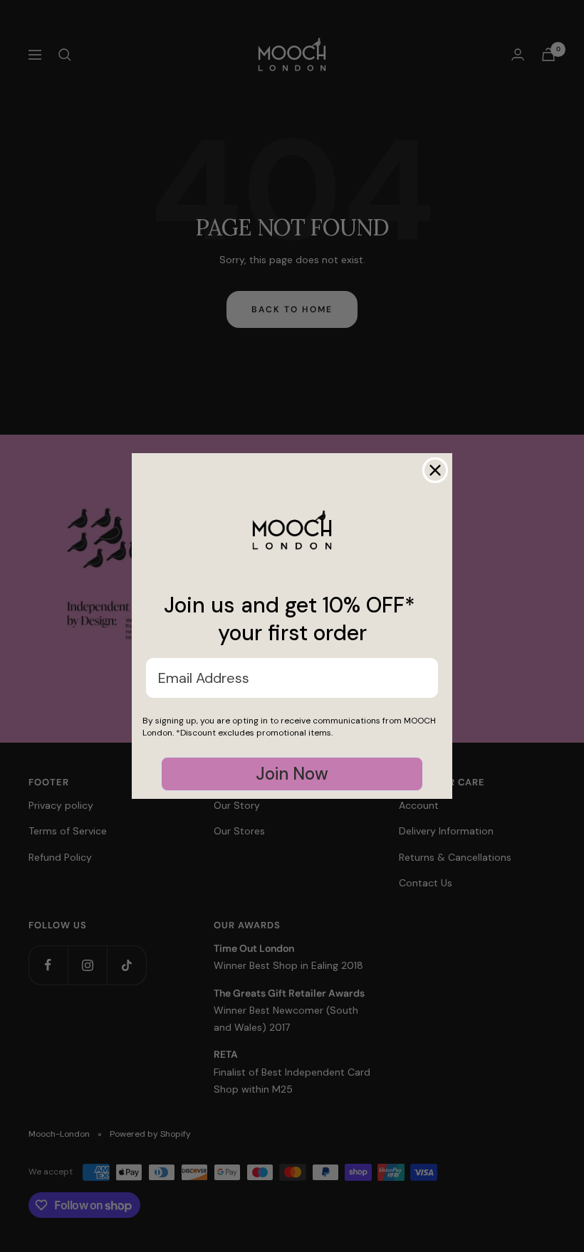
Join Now (292, 774)
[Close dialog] (435, 470)
